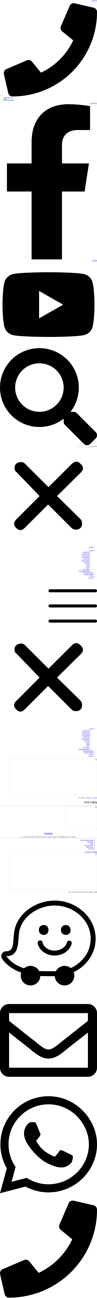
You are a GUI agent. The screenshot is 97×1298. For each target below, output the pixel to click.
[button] (48, 397)
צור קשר (90, 578)
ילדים (87, 567)
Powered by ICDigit (91, 852)
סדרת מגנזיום (85, 554)
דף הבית (94, 798)
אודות (91, 576)
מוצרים (91, 550)
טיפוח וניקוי (86, 569)
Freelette (48, 833)
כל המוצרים (86, 552)
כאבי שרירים (85, 555)
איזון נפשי (86, 562)
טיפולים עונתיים (88, 574)
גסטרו (87, 566)
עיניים (87, 564)
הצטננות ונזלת (85, 561)
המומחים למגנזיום (88, 572)
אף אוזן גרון (86, 559)
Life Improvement (84, 571)
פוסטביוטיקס (85, 557)
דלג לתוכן (94, 1)
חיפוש (95, 446)
